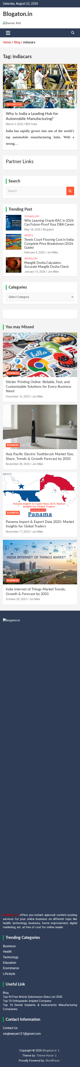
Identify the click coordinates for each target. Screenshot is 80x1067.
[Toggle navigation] (8, 32)
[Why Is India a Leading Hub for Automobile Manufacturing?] (40, 86)
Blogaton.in (17, 14)
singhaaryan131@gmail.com (22, 1033)
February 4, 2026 (34, 252)
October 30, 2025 (16, 599)
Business (13, 373)
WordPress (52, 1060)
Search (70, 191)
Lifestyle (9, 974)
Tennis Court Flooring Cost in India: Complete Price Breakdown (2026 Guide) (49, 243)
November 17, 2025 (18, 531)
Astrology (31, 258)
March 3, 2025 (14, 124)
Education (9, 963)
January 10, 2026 (34, 271)
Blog (6, 992)
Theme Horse (45, 1055)
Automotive (14, 104)
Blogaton (48, 229)
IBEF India (31, 124)
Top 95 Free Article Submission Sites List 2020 (32, 997)
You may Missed (20, 327)
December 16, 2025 (18, 396)
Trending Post (20, 209)
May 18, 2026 (32, 229)
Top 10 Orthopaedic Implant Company (27, 1001)
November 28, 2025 (18, 464)
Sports (28, 235)
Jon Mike (52, 252)
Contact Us (10, 1028)
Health (7, 951)
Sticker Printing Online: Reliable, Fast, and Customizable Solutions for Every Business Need (38, 386)
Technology (31, 216)
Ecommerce (11, 968)
